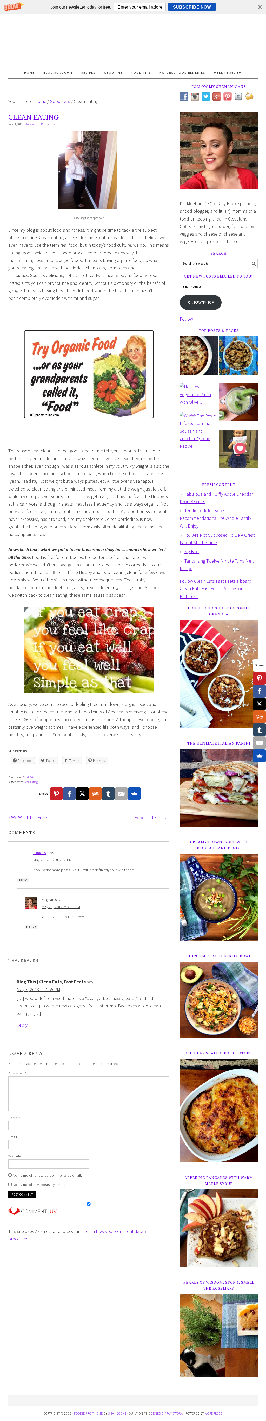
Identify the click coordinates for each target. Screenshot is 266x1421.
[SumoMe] (134, 793)
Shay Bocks (117, 1413)
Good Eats (28, 777)
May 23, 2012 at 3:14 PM (52, 860)
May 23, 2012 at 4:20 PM (61, 907)
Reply (23, 879)
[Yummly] (95, 793)
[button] (133, 7)
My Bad (191, 552)
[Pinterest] (56, 793)
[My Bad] (238, 452)
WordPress (213, 1413)
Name (14, 1118)
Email (13, 1137)
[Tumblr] (108, 793)
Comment (17, 1073)
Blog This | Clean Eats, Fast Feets (51, 982)
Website (14, 1156)
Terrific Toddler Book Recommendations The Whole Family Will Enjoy (215, 518)
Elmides (39, 852)
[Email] (121, 793)
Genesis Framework (167, 1413)
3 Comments (47, 124)
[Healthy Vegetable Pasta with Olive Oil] (199, 397)
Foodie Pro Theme (88, 1413)
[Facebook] (69, 793)
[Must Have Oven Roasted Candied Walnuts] (238, 359)
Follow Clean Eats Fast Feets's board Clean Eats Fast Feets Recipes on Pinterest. (215, 588)
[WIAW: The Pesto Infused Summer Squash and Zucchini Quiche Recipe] (199, 433)
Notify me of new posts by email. (39, 1184)
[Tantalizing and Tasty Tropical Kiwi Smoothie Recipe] (238, 406)
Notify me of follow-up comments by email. (47, 1175)
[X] (82, 793)
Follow (186, 319)
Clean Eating (30, 782)
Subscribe (200, 302)
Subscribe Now (192, 7)
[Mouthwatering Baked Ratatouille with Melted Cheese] (199, 359)
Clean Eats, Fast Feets (133, 40)
